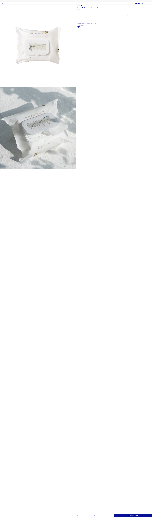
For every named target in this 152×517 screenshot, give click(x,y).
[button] (15, 3)
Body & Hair (20, 3)
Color (33, 3)
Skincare (15, 3)
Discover (36, 3)
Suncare (29, 3)
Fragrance (25, 3)
